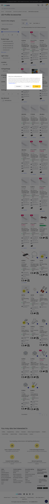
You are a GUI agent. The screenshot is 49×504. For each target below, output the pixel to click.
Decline (27, 86)
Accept (36, 86)
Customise (18, 86)
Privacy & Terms (12, 83)
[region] (24, 82)
